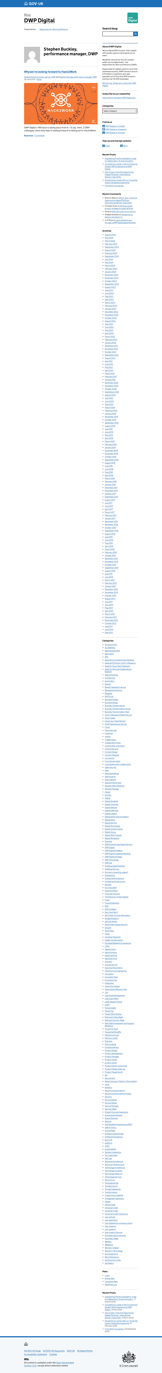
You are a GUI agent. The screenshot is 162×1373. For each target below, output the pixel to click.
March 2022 (110, 336)
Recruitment (110, 1078)
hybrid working (111, 955)
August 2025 (110, 250)
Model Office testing (113, 1014)
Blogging (108, 693)
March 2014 (110, 614)
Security (108, 1097)
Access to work (111, 644)
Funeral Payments (112, 903)
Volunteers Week (111, 1238)
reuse (107, 1084)
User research (110, 1226)
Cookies (53, 1354)
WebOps (108, 1242)
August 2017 (110, 500)
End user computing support (116, 872)
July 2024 (109, 259)
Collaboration (110, 740)
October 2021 (110, 352)
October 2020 (111, 389)
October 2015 (110, 565)
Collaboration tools (113, 743)
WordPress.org (111, 1284)
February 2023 (111, 306)
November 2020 (111, 386)
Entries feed (109, 1278)
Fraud (107, 900)
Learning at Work (112, 998)
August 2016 (110, 534)
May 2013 (109, 632)
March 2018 (110, 478)
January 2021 (110, 380)
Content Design (111, 752)
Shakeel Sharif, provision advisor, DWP (40, 77)
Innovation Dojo (111, 977)
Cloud (107, 727)
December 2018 (111, 450)
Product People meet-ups (115, 1069)
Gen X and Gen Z (111, 912)
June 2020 (109, 401)
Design (107, 792)
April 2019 (109, 438)
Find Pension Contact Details (116, 897)
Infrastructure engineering (115, 971)
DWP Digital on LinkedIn (115, 126)
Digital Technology (112, 826)
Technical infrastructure (114, 1164)
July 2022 (109, 324)
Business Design (111, 702)
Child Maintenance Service (116, 724)
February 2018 (111, 481)
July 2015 (108, 574)
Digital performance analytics (117, 817)
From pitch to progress (114, 186)
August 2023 (110, 287)
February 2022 (111, 339)
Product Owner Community (116, 1066)
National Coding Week (114, 1017)
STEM (107, 1146)
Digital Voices (110, 832)
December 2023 (111, 275)
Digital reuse (110, 820)
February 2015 (111, 583)
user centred (110, 1217)
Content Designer (112, 755)
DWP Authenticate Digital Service (118, 844)
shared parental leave (113, 1115)
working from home (113, 1260)
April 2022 (109, 333)
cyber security (110, 767)
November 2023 (111, 278)
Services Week (110, 1109)
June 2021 (109, 364)
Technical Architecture (114, 1161)
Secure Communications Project (118, 1094)
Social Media (110, 1130)
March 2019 (110, 441)
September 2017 (111, 497)
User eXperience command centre (118, 1223)
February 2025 (111, 253)
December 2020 (111, 383)
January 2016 (110, 555)
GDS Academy (110, 909)
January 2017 (110, 518)
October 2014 (110, 595)
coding (107, 736)
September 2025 (112, 247)
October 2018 (110, 457)
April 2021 (109, 370)
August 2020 (110, 395)
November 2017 (111, 491)
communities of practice (115, 746)
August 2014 (110, 599)
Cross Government (112, 761)
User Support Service (113, 1232)
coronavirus (110, 758)
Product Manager (112, 1056)
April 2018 (109, 475)
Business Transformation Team (117, 712)
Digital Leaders (111, 814)
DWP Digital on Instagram (115, 129)
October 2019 (110, 420)
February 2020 (111, 410)
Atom (125, 146)
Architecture (110, 678)
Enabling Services (112, 869)
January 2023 (110, 309)
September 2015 (111, 568)
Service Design (111, 1100)
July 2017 (108, 503)
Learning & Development (115, 995)
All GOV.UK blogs (32, 1350)
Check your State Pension (115, 721)
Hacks (39, 79)
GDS (107, 906)
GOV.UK (71, 1350)
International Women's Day (116, 989)
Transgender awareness (114, 1198)
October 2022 (111, 318)
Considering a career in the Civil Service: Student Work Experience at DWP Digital (121, 166)
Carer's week (110, 718)
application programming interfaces (119, 660)
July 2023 (109, 290)
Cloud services (111, 730)
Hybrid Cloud (110, 949)
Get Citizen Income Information (117, 915)
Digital (107, 798)
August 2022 (110, 321)
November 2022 (111, 315)
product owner (111, 1063)
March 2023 (110, 302)
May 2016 (109, 543)
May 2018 (109, 472)
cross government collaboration (118, 764)
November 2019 (111, 417)
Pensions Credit (111, 1038)
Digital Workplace (112, 838)
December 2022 (111, 312)
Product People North (114, 1072)
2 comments (39, 135)
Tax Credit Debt (111, 1155)
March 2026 (110, 241)
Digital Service (111, 823)
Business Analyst (111, 699)
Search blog (110, 28)
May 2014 (109, 608)
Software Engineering (114, 1137)
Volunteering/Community (115, 1235)
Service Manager (112, 1106)
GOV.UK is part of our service (124, 211)
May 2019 (109, 435)
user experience (111, 1220)
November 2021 (111, 349)
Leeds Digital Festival (113, 1002)
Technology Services (113, 1177)
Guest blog (109, 931)
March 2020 (110, 407)
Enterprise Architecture (114, 878)
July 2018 (109, 466)
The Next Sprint (111, 1186)
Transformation (111, 1192)
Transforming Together (114, 1195)
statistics (108, 1143)
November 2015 (111, 561)
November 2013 (111, 620)
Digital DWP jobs (111, 810)
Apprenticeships (111, 675)
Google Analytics (111, 918)
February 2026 (111, 244)
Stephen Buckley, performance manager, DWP (78, 77)
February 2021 (111, 376)
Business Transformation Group (117, 709)
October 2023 (111, 281)
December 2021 (111, 346)
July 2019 (109, 429)
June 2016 (109, 540)
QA (106, 1075)
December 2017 (111, 487)
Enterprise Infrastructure (115, 881)
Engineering (110, 875)
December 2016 (111, 521)
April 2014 (109, 611)
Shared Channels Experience (116, 1112)
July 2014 (109, 602)
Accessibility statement (35, 1354)
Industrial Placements (113, 968)
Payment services (112, 1035)
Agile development (112, 651)
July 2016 (109, 537)
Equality (108, 884)
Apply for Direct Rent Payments (117, 666)
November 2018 (111, 453)
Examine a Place (111, 891)
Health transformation (114, 940)
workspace (109, 1263)
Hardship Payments (113, 937)
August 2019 (110, 426)
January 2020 (110, 413)
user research (110, 1229)
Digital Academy (111, 801)
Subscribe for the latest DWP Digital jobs (118, 98)
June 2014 (109, 605)
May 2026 (109, 238)
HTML (107, 946)
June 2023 (109, 293)
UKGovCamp (110, 1205)
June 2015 (109, 577)
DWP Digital (39, 20)
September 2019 (111, 423)
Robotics (108, 1087)
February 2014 (111, 617)
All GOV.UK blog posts (54, 1350)
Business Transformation (115, 706)
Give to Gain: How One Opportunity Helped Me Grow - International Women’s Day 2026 (119, 174)
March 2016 (110, 549)
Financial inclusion (112, 894)
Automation (110, 681)
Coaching (109, 733)
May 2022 (109, 330)
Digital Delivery (111, 807)
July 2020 (109, 398)
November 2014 (111, 592)
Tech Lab (108, 1158)
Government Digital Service (116, 924)
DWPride (108, 863)
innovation (109, 974)
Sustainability (110, 1149)
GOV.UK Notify (111, 921)
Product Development (114, 1053)
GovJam (108, 928)
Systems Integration (113, 1152)
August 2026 (110, 235)
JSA (106, 992)
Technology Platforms (113, 1174)
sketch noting (110, 1127)
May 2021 (109, 367)
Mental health (110, 1008)
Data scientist (110, 780)
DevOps (108, 795)
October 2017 (110, 494)
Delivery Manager (112, 789)
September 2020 (112, 392)
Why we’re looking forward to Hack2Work (50, 71)
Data (107, 770)
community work (111, 749)
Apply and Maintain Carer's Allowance (120, 663)
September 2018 (111, 460)
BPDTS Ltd (109, 696)
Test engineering (111, 1183)
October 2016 (110, 527)
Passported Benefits (113, 1032)
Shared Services (111, 1118)
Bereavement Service (113, 690)
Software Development (114, 1134)
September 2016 (111, 531)
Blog (27, 15)
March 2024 (110, 265)
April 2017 (109, 509)
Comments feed (111, 1281)
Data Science (110, 776)
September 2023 (112, 284)
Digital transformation (114, 829)
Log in (107, 1275)
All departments (85, 1350)
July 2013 (109, 626)
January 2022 (110, 343)
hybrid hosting (111, 952)
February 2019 (111, 444)
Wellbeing (109, 1245)
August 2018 (110, 463)
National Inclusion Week (114, 1020)
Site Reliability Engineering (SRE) (118, 1124)
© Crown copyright (128, 1365)
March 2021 (110, 373)
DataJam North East (113, 783)
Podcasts (108, 1041)
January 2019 (110, 447)
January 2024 (110, 272)
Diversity (108, 841)
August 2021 (110, 358)
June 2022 (109, 327)
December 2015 (111, 558)
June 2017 (109, 506)
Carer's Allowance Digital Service (118, 715)
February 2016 (111, 552)
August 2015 (110, 571)
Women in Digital (112, 1248)
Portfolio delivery (112, 1047)
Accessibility (110, 648)
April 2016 (109, 546)
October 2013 (110, 623)
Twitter (107, 1202)
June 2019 (109, 432)
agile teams (109, 654)
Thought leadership (113, 1189)
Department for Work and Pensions (53, 29)
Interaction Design (112, 986)
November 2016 (111, 524)
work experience (111, 1254)
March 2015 (110, 580)
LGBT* (107, 1005)
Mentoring (109, 1011)
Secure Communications (115, 1090)
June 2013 (109, 629)
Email (107, 146)
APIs (106, 657)
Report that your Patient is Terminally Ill (121, 1081)
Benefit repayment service (115, 687)
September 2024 (112, 256)
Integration (109, 983)
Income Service (111, 965)
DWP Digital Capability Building (117, 854)
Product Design (111, 1050)
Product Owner (111, 1060)
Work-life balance (112, 1257)
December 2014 (111, 589)
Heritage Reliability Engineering (118, 943)
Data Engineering (112, 773)
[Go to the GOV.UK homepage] (33, 3)
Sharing (108, 1121)
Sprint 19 (108, 1140)
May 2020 (109, 404)
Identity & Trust (111, 958)
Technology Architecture (115, 1168)
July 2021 (109, 361)
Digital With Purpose (113, 835)
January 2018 (110, 484)
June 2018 (109, 469)
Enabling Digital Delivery (115, 866)
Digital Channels (111, 804)
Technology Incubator (114, 1171)
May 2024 (109, 262)
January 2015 (110, 586)
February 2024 (111, 268)
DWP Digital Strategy (113, 857)
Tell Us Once (110, 1180)
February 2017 (110, 515)
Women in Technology (114, 1251)
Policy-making (110, 1044)
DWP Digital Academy (113, 850)
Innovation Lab (111, 980)
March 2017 (109, 512)
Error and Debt (111, 888)
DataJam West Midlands (114, 786)
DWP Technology (111, 860)
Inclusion (108, 962)
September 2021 (111, 355)
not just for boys (111, 1029)
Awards (108, 684)
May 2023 (109, 296)
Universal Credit (111, 1208)
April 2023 (109, 299)
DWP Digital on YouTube (115, 133)
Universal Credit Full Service (116, 1214)
